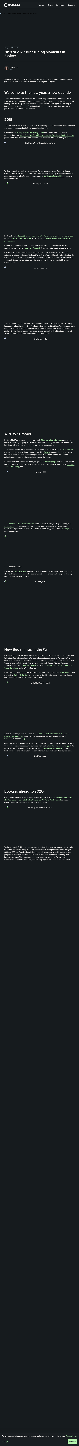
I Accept (72, 1441)
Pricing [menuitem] (50, 5)
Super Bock (9, 526)
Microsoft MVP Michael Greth (19, 238)
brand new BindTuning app (58, 746)
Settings (5, 1441)
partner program (51, 462)
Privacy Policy (71, 1436)
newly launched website (52, 748)
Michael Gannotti (29, 665)
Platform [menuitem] (41, 5)
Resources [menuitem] (60, 5)
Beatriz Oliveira (20, 571)
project (24, 739)
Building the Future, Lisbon (54, 176)
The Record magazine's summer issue (19, 524)
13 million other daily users (51, 440)
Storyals (47, 452)
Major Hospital (65, 672)
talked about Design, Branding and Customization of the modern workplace (43, 236)
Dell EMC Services (21, 675)
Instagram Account (32, 248)
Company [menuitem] (71, 5)
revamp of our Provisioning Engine (30, 133)
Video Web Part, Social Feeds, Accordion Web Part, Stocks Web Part (47, 135)
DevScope (65, 529)
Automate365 (68, 450)
